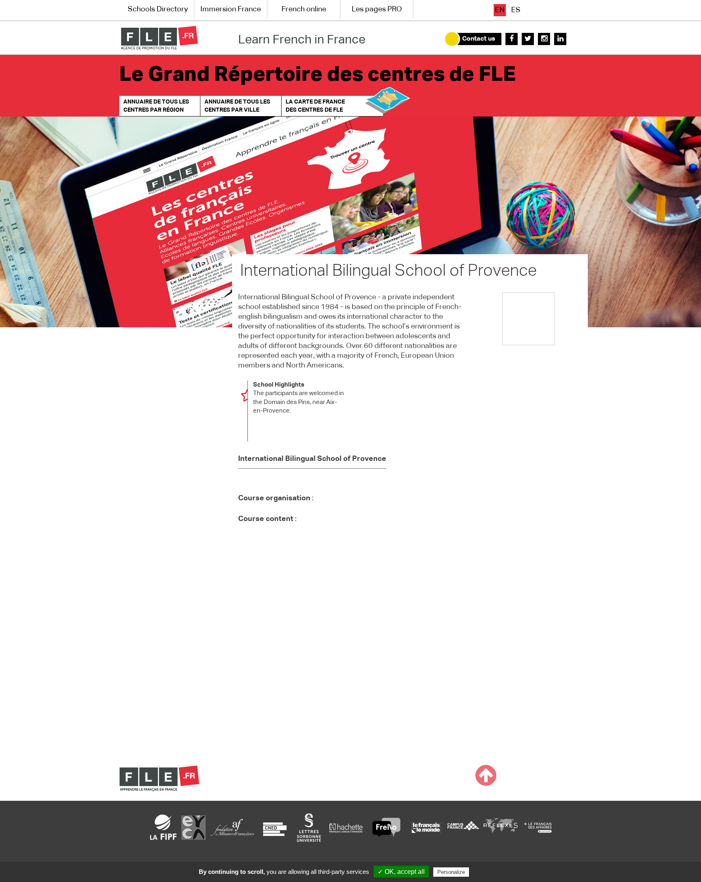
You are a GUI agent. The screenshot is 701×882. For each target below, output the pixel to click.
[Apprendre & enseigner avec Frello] (386, 827)
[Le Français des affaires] (538, 827)
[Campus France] (463, 827)
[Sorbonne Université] (308, 827)
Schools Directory (158, 9)
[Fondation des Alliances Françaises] (232, 827)
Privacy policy (490, 872)
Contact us (478, 39)
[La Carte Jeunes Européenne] (193, 827)
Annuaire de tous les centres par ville (237, 106)
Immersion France (230, 9)
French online (304, 9)
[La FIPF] (163, 827)
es (515, 10)
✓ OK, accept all (401, 871)
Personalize (451, 872)
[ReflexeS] (500, 827)
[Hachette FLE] (346, 827)
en (500, 10)
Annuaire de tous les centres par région (156, 106)
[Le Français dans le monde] (425, 827)
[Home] (159, 37)
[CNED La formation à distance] (274, 827)
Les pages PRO (377, 9)
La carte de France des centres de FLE (315, 106)
